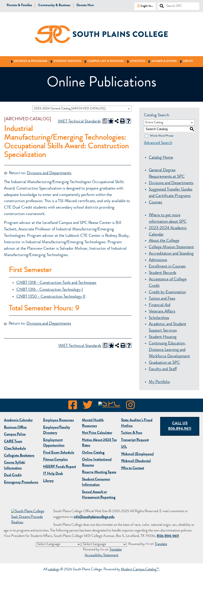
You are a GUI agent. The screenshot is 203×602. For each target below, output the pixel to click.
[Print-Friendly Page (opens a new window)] (122, 121)
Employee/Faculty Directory (56, 430)
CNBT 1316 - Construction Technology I (49, 290)
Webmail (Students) (136, 461)
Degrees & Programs (28, 61)
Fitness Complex (55, 460)
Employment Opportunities (53, 443)
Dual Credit (13, 475)
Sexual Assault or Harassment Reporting (98, 495)
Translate (161, 544)
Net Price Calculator (97, 433)
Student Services (65, 61)
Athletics (135, 61)
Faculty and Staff (163, 369)
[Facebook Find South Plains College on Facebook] (72, 406)
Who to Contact (132, 468)
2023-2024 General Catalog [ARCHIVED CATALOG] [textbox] (69, 108)
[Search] (159, 4)
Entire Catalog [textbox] (154, 122)
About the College (164, 241)
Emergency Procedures (21, 482)
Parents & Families (19, 5)
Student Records (162, 273)
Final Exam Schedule (58, 453)
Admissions (158, 260)
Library (48, 481)
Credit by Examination (167, 292)
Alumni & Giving (162, 61)
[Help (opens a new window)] (128, 121)
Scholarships (159, 318)
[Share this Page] (116, 121)
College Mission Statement (171, 247)
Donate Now (85, 5)
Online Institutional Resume (97, 462)
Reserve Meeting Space (99, 472)
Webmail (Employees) (137, 454)
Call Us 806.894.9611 (179, 426)
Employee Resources (58, 420)
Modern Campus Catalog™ (140, 570)
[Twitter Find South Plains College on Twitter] (88, 406)
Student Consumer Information (96, 482)
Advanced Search (158, 143)
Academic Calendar (18, 420)
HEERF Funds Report (59, 467)
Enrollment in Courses (167, 267)
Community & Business (54, 5)
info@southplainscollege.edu (94, 517)
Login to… (143, 6)
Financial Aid (159, 305)
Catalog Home (161, 158)
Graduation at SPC (164, 363)
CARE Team (13, 442)
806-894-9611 (168, 536)
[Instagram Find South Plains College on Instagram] (130, 406)
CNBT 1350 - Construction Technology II (50, 297)
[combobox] (81, 109)
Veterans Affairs (162, 312)
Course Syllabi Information (14, 465)
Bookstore (19, 456)
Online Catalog (93, 453)
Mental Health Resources (93, 423)
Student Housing (163, 337)
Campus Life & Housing (103, 61)
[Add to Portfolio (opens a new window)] (110, 121)
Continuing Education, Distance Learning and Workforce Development (169, 350)
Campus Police (15, 434)
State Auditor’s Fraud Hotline (136, 423)
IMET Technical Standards (79, 122)
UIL (124, 447)
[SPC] (109, 406)
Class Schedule (15, 449)
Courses (155, 202)
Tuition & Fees (131, 433)
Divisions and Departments (49, 173)
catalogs (53, 570)
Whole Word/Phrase (161, 135)
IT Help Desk (53, 474)
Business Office (15, 428)
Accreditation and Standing (171, 254)
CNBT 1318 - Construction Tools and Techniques (56, 283)
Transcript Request (135, 440)
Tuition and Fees (162, 299)
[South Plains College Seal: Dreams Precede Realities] (28, 517)
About (185, 61)
